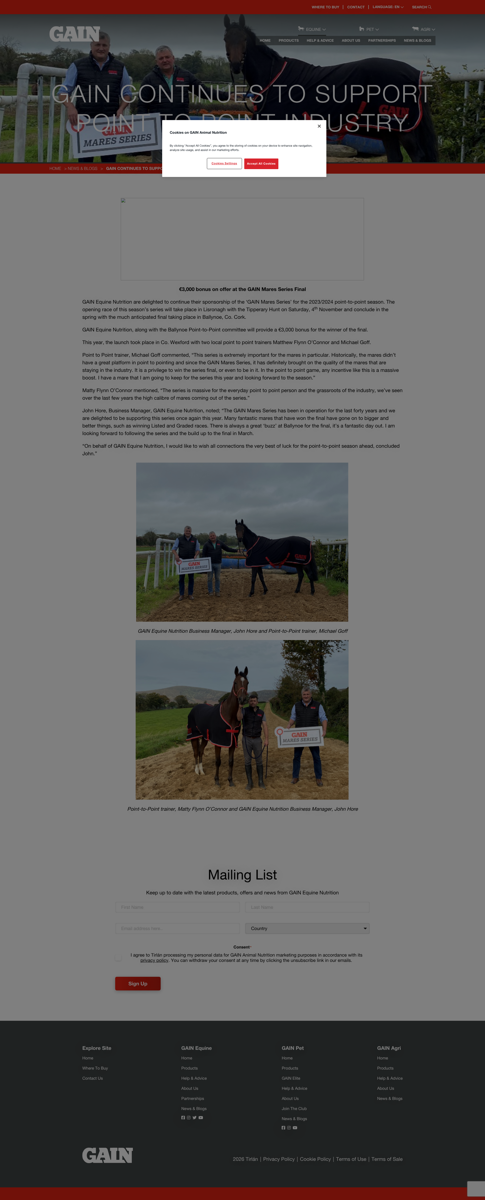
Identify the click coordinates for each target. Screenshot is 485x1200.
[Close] (319, 126)
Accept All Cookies (261, 163)
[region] (244, 148)
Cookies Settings (224, 163)
